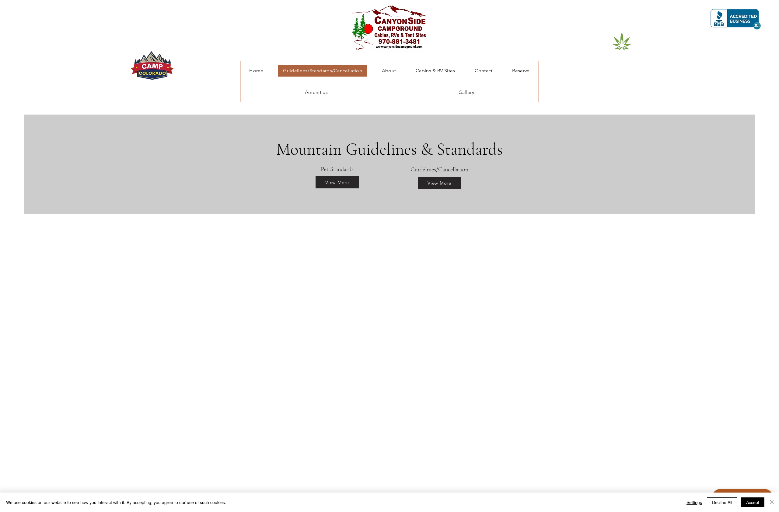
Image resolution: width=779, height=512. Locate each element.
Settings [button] (694, 502)
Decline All (722, 502)
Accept (752, 502)
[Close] (771, 502)
